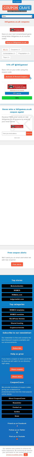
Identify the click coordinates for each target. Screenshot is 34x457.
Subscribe (17, 348)
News (17, 416)
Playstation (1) (23, 53)
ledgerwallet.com (17, 299)
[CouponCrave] (17, 6)
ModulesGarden (17, 286)
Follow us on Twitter (17, 430)
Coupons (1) (15, 49)
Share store (17, 376)
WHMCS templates (17, 310)
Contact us (17, 407)
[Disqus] (17, 170)
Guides (17, 412)
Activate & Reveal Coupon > (17, 77)
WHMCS (17, 290)
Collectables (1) (9, 53)
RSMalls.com (17, 295)
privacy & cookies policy (14, 455)
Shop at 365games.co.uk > (17, 42)
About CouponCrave (17, 398)
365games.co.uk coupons (17, 90)
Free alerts (17, 264)
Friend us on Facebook (17, 423)
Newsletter (17, 403)
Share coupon (17, 369)
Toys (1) (6, 57)
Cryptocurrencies (17, 327)
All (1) (5, 49)
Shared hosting (17, 323)
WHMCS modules (17, 314)
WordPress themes (17, 319)
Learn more (17, 137)
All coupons (17, 1)
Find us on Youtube (17, 436)
